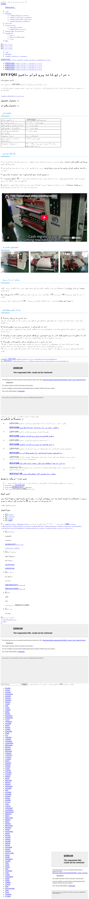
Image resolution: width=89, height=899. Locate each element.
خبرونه (8, 23)
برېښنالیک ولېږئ (8, 619)
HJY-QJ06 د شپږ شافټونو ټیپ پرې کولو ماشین (32, 436)
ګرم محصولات (22, 524)
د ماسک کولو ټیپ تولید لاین (13, 528)
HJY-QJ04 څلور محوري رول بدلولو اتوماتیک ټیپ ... (34, 427)
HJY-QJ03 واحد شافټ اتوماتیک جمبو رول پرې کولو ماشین (32, 359)
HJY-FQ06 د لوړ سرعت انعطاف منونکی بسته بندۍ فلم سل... (37, 463)
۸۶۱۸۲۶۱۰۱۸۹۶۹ (12, 548)
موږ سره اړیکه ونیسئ (14, 31)
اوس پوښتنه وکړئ (8, 505)
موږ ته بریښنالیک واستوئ (12, 96)
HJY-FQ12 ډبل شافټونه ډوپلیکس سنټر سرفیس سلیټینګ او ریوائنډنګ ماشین (36, 361)
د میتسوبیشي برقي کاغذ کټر (44, 526)
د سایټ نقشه (10, 524)
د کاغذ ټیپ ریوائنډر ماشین (69, 526)
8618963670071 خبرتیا (14, 544)
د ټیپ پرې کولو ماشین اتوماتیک (17, 526)
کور (6, 11)
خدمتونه (9, 33)
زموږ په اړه (10, 25)
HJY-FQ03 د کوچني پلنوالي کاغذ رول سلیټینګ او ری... (36, 453)
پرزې (12, 39)
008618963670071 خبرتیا (15, 585)
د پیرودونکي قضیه (18, 29)
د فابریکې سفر (16, 27)
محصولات (8, 13)
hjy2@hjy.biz (9, 565)
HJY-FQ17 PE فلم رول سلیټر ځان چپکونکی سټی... (33, 474)
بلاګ (6, 41)
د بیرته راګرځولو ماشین (20, 19)
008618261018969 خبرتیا (15, 589)
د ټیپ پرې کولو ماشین (19, 15)
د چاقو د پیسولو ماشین (20, 21)
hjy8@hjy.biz (9, 568)
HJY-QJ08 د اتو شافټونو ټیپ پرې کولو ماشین (32, 444)
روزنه (12, 35)
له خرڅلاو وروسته (17, 37)
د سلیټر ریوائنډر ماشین (20, 17)
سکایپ (3, 621)
